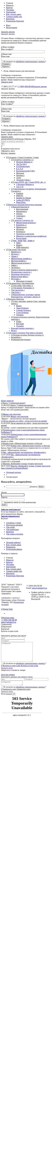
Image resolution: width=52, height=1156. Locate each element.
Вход (8, 25)
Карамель (21, 225)
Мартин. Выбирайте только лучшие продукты (30, 466)
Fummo (19, 193)
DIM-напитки (22, 247)
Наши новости (7, 401)
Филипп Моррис (24, 162)
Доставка (10, 10)
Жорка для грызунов (19, 416)
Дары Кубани (22, 308)
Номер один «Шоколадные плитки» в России (30, 446)
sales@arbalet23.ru (39, 588)
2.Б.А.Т (19, 187)
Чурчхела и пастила (25, 234)
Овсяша (20, 315)
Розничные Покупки (15, 21)
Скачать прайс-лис (14, 16)
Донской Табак (23, 180)
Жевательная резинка (26, 223)
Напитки (10, 532)
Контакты (10, 19)
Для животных (12, 529)
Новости (10, 5)
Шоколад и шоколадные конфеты (31, 236)
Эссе (18, 178)
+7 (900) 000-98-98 (25, 86)
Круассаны (21, 238)
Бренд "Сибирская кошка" (22, 405)
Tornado (20, 326)
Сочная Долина (23, 310)
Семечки (20, 216)
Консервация (22, 209)
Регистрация (11, 27)
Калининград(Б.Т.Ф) (25, 171)
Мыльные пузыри (24, 281)
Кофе (19, 245)
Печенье (20, 232)
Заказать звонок (8, 32)
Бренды (9, 7)
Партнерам (11, 12)
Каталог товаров (8, 153)
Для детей (10, 527)
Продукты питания (14, 525)
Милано (20, 173)
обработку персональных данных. (30, 61)
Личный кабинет (13, 542)
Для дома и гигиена (14, 534)
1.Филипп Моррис (25, 184)
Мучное (20, 229)
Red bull (20, 324)
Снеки (19, 218)
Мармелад (21, 227)
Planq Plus (20, 202)
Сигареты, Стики (13, 523)
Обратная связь (7, 618)
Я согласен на (25, 61)
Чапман (20, 175)
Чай (18, 243)
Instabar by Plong (23, 198)
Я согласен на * (25, 663)
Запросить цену (24, 689)
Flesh (18, 321)
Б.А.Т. (19, 169)
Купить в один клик (29, 666)
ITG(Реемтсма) (23, 166)
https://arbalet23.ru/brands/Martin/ (14, 468)
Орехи (19, 214)
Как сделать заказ (13, 14)
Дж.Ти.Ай (21, 164)
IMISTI (19, 196)
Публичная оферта (14, 549)
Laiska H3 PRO (23, 200)
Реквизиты (10, 547)
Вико (18, 306)
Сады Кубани (22, 312)
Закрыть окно (7, 82)
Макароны (21, 211)
